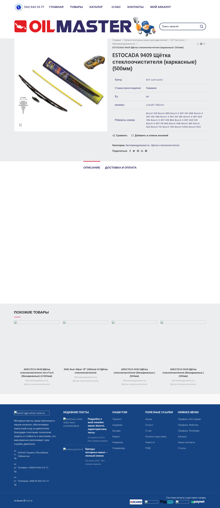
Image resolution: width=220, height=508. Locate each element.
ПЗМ (148, 448)
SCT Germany (178, 40)
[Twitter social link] (134, 151)
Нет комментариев (97, 441)
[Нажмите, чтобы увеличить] (20, 125)
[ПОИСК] (202, 26)
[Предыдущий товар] (198, 43)
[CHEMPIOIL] (194, 399)
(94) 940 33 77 (34, 7)
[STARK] (74, 399)
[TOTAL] (50, 399)
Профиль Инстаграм (189, 419)
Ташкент (117, 419)
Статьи (182, 448)
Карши (116, 436)
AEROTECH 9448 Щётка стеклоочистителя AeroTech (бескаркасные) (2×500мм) (37, 373)
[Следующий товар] (204, 43)
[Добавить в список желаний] (57, 340)
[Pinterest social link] (138, 151)
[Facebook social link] (130, 151)
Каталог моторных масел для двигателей (146, 40)
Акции (148, 419)
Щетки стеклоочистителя (165, 145)
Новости (150, 442)
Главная (117, 40)
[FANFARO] (170, 399)
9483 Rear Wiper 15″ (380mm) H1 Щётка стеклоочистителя (86, 371)
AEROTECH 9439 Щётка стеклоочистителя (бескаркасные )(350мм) (183, 373)
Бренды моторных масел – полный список (96, 452)
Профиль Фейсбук (188, 424)
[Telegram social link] (146, 151)
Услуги (149, 424)
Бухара (116, 430)
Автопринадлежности (123, 43)
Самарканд (118, 448)
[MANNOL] (122, 399)
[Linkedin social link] (142, 151)
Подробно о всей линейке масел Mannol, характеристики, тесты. (97, 426)
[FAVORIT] (146, 399)
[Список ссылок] (36, 467)
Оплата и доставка (155, 436)
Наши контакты (186, 442)
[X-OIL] (26, 399)
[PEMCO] (98, 399)
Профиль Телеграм (188, 430)
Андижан (117, 424)
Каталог (182, 436)
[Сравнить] (57, 325)
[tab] (91, 166)
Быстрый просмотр (57, 333)
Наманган (117, 442)
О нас (148, 430)
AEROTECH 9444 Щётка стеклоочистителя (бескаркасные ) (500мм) (134, 373)
